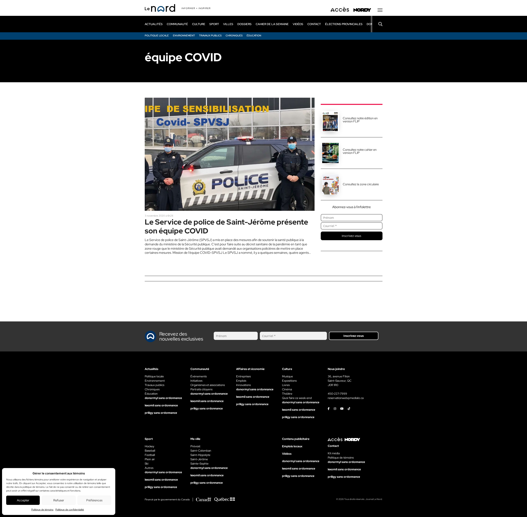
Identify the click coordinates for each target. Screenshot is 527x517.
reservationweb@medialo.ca (346, 398)
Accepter (23, 500)
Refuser (58, 500)
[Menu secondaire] (380, 10)
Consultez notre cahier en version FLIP (360, 151)
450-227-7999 (337, 393)
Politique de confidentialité (69, 509)
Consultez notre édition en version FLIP (360, 119)
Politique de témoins (42, 509)
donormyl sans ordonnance (163, 398)
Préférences (94, 500)
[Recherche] (377, 24)
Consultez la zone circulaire (361, 184)
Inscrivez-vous (351, 236)
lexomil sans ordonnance (161, 405)
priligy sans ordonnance (161, 413)
